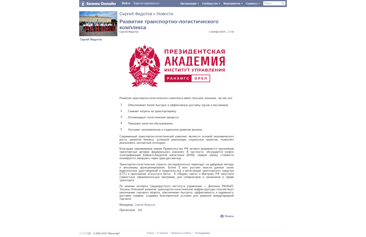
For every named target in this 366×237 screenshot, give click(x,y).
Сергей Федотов (91, 39)
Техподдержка (202, 233)
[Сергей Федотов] (98, 35)
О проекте (162, 233)
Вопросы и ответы (181, 233)
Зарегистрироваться (146, 3)
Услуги (150, 233)
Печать (229, 216)
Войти (126, 3)
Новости (165, 13)
